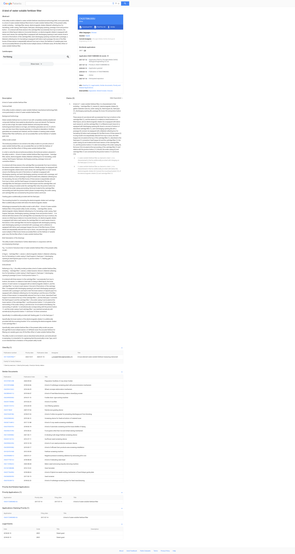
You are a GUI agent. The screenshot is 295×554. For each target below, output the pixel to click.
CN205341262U (9, 389)
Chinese (93, 32)
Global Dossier (101, 91)
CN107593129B (9, 381)
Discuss (110, 91)
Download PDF (87, 27)
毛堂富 (88, 36)
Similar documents (106, 85)
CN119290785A (9, 357)
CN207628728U (9, 414)
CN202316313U (9, 439)
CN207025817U (9, 480)
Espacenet (92, 91)
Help (174, 551)
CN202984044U (9, 418)
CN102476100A (9, 451)
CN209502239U (9, 443)
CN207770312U (9, 460)
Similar (112, 27)
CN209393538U (9, 447)
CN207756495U (9, 472)
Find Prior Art (101, 27)
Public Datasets (145, 551)
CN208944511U (9, 393)
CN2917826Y (8, 410)
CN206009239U (9, 476)
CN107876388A (9, 385)
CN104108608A (9, 468)
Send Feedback (132, 551)
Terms (156, 551)
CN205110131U (9, 406)
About (121, 551)
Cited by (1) (86, 85)
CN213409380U (9, 435)
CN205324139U (9, 431)
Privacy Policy (165, 551)
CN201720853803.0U (11, 501)
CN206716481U (9, 422)
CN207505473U (9, 426)
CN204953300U (9, 397)
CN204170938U (9, 402)
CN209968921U (9, 455)
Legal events (95, 85)
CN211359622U (9, 464)
